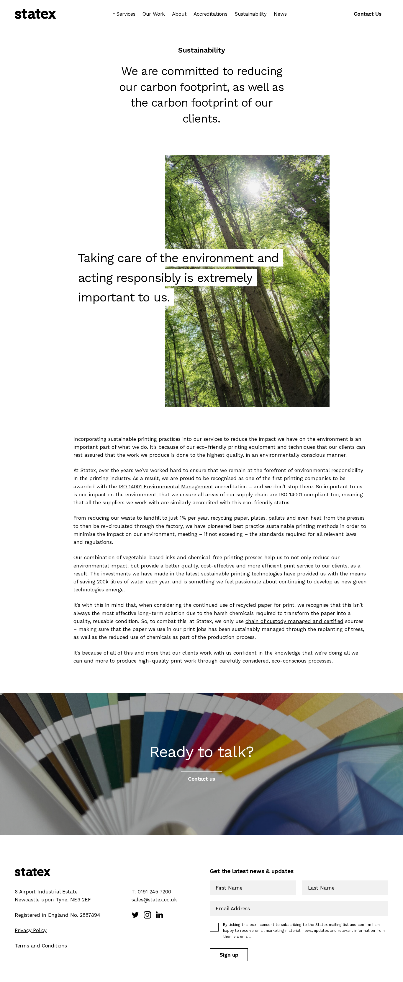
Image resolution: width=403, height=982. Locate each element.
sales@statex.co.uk (154, 900)
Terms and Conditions (41, 946)
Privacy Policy (31, 930)
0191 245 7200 (154, 892)
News (280, 14)
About (179, 14)
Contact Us (367, 14)
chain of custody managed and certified (294, 621)
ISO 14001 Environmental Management (166, 487)
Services (125, 14)
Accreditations (210, 14)
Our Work (153, 14)
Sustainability (251, 14)
